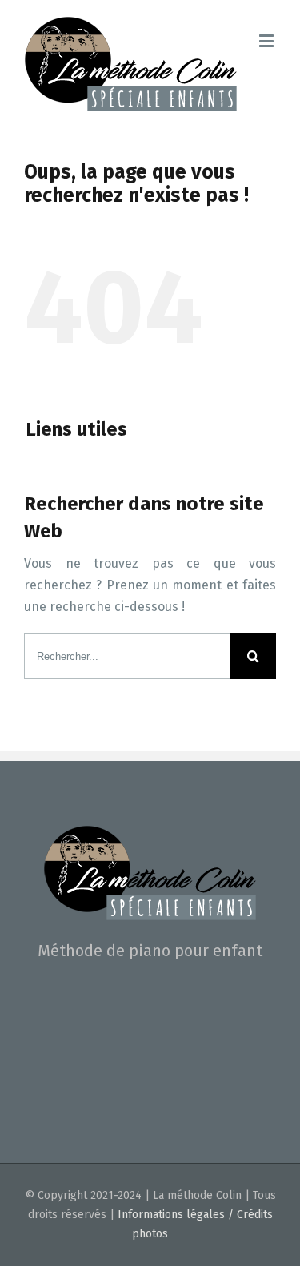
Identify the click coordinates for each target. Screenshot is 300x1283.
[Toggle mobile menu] (267, 40)
